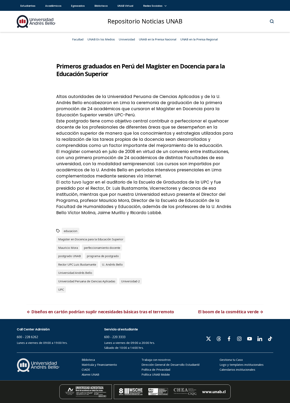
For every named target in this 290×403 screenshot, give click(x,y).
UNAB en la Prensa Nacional (157, 39)
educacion (70, 231)
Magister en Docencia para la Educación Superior (90, 239)
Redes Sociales (153, 6)
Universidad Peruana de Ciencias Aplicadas (86, 281)
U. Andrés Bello (112, 264)
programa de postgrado (103, 256)
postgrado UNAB (69, 256)
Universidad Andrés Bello (75, 273)
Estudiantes (27, 6)
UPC (61, 289)
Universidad (127, 39)
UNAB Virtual (125, 6)
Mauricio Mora (68, 248)
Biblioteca (101, 6)
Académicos (53, 6)
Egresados (78, 6)
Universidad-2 (130, 281)
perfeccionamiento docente (102, 248)
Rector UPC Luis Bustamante (77, 264)
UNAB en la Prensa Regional (199, 39)
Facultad (77, 39)
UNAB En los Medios (101, 39)
